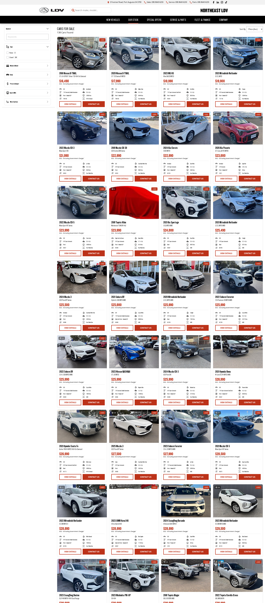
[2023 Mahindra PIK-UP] (134, 575)
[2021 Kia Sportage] (186, 202)
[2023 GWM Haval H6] (134, 500)
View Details (70, 104)
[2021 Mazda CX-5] (238, 426)
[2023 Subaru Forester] (186, 426)
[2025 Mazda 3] (134, 426)
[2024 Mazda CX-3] (186, 351)
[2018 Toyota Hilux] (134, 202)
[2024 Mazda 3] (82, 277)
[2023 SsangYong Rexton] (82, 575)
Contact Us (93, 104)
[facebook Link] (213, 2)
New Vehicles (113, 20)
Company (223, 20)
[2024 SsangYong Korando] (186, 500)
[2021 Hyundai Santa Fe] (82, 426)
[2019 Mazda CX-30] (134, 128)
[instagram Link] (222, 2)
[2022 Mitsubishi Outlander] (82, 500)
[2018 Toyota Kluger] (186, 575)
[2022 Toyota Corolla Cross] (238, 575)
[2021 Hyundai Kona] (238, 351)
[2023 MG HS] (186, 53)
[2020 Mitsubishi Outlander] (186, 277)
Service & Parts (178, 20)
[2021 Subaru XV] (134, 277)
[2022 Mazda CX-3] (82, 128)
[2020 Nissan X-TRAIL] (134, 53)
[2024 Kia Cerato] (186, 128)
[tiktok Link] (226, 2)
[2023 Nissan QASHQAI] (134, 351)
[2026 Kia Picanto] (238, 128)
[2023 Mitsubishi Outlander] (238, 500)
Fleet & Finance (203, 20)
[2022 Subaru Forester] (238, 277)
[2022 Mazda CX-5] (82, 202)
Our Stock (133, 20)
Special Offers (154, 20)
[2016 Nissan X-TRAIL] (82, 53)
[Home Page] (51, 10)
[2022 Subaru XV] (82, 351)
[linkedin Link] (218, 2)
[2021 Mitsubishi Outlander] (238, 53)
